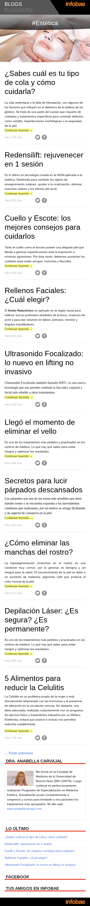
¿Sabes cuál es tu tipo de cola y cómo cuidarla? (42, 82)
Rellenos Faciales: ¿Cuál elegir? (26, 857)
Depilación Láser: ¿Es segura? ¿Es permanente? (41, 619)
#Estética (45, 23)
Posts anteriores (19, 753)
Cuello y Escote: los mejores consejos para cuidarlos (42, 227)
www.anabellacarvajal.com (24, 808)
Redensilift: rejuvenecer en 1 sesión (28, 844)
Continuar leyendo (19, 130)
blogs (13, 4)
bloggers (19, 10)
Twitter (37, 137)
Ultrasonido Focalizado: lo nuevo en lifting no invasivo (44, 362)
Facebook (44, 137)
